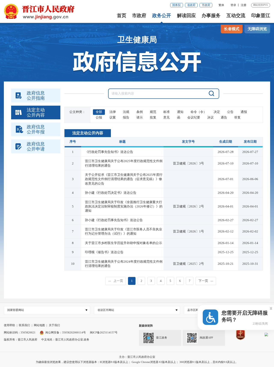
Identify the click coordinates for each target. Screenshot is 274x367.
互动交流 (235, 15)
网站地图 (39, 325)
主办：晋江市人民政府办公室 (137, 356)
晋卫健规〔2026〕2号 (188, 206)
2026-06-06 (250, 179)
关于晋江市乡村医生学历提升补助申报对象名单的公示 (123, 243)
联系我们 (24, 325)
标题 (122, 141)
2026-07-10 (250, 163)
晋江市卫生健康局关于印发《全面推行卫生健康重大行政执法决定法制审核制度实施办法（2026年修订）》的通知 (123, 206)
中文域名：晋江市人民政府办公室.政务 (65, 339)
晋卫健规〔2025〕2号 (188, 263)
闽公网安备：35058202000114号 (65, 332)
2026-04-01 (250, 206)
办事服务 (211, 15)
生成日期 (225, 141)
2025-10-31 (250, 263)
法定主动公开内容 (87, 133)
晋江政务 (161, 337)
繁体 (221, 5)
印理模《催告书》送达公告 (104, 252)
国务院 (176, 5)
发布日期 (250, 141)
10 (72, 263)
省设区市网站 (105, 310)
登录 (233, 5)
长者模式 (231, 29)
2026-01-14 (250, 243)
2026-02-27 (250, 220)
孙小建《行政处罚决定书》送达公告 (110, 192)
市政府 (206, 5)
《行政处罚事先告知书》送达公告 (109, 152)
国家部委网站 (15, 310)
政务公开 (161, 15)
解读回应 (186, 15)
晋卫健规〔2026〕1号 (188, 231)
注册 (243, 5)
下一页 (205, 281)
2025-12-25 (250, 252)
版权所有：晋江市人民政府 (20, 339)
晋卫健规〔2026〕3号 (188, 163)
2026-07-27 (250, 152)
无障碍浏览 (257, 29)
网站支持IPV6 (260, 5)
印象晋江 (260, 15)
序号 (73, 141)
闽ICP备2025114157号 (104, 332)
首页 (121, 15)
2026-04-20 (250, 192)
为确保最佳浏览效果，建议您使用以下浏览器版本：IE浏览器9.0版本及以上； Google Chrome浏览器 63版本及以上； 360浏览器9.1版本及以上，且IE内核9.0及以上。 (137, 362)
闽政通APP (206, 337)
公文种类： (77, 112)
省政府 (191, 5)
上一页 (115, 281)
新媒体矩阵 (146, 325)
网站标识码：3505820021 (20, 332)
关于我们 (54, 325)
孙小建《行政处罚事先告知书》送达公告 (114, 220)
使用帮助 (9, 325)
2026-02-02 (250, 231)
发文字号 (188, 141)
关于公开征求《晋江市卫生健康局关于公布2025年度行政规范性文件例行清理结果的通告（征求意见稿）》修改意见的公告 (123, 179)
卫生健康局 (137, 39)
